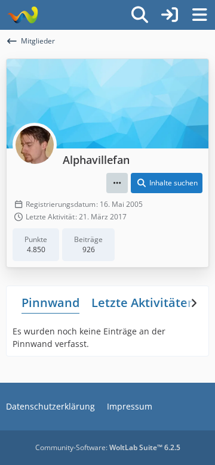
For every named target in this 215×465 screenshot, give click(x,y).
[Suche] (140, 15)
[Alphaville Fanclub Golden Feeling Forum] (22, 15)
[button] (117, 183)
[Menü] (199, 15)
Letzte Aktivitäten (143, 302)
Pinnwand (50, 302)
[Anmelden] (170, 15)
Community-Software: (107, 447)
